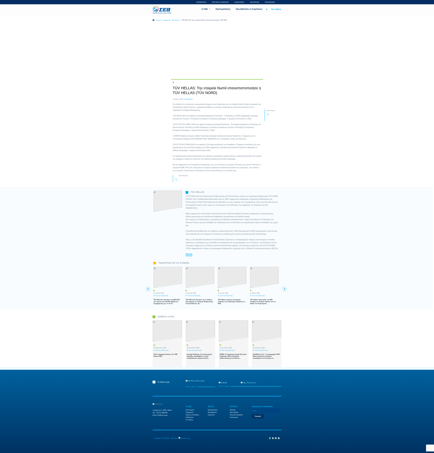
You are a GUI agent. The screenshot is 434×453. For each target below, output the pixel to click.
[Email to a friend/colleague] (272, 119)
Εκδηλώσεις (190, 417)
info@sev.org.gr (162, 415)
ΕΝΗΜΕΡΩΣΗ (201, 2)
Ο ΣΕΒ (204, 9)
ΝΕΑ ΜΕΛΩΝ (254, 2)
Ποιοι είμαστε (190, 410)
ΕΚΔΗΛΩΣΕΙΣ (239, 2)
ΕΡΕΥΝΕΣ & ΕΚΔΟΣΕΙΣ (220, 2)
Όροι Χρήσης (234, 412)
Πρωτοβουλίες (212, 412)
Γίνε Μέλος (276, 9)
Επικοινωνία (234, 417)
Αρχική (158, 20)
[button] (266, 9)
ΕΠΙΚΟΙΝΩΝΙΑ (270, 2)
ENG (280, 2)
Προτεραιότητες (223, 9)
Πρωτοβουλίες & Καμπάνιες (249, 9)
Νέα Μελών (176, 20)
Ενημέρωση (166, 20)
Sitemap (232, 410)
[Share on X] (268, 114)
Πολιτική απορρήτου (236, 415)
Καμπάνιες (211, 415)
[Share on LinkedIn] (268, 119)
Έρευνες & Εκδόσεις (192, 415)
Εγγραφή (258, 416)
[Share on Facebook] (272, 114)
